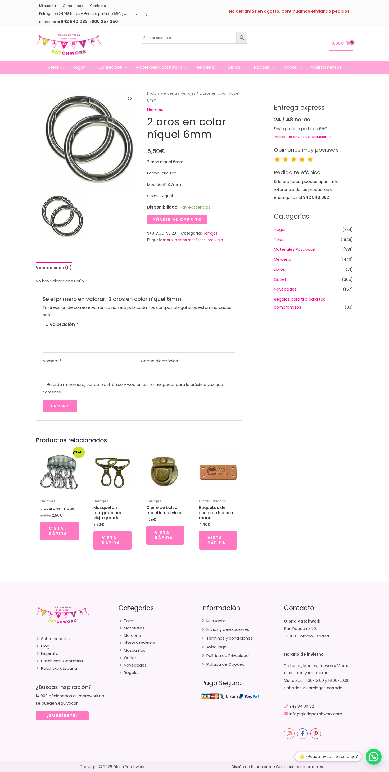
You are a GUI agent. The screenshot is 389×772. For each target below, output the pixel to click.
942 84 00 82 (301, 706)
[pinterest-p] (316, 733)
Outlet (280, 279)
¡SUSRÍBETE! (62, 716)
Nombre (52, 361)
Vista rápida (58, 531)
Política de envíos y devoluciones (303, 136)
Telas (279, 239)
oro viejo (215, 239)
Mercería (169, 93)
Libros (279, 269)
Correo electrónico (161, 361)
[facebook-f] (303, 733)
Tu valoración (61, 324)
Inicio (152, 93)
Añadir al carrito (177, 219)
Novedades (285, 289)
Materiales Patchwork (295, 249)
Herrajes (188, 93)
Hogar (280, 229)
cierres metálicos (190, 239)
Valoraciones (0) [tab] (54, 267)
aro (170, 239)
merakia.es (313, 766)
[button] (61, 67)
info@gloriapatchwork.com (315, 713)
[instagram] (290, 733)
